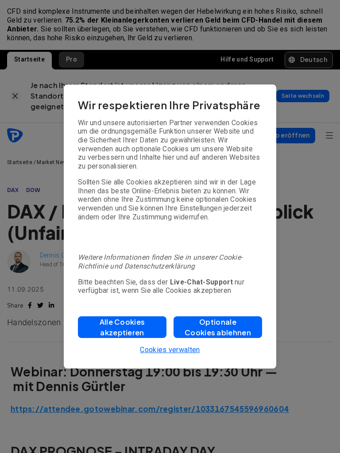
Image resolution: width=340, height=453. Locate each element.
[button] (122, 327)
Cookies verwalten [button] (170, 350)
